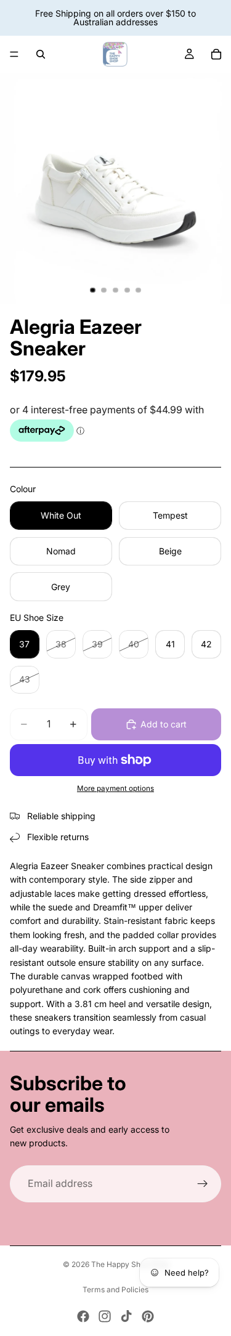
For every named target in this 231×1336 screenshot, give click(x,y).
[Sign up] (203, 1184)
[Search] (40, 54)
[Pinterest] (147, 1316)
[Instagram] (104, 1316)
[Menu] (14, 54)
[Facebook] (83, 1316)
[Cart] (216, 54)
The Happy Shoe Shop (130, 1264)
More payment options (115, 788)
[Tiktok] (126, 1316)
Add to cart (163, 724)
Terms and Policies (115, 1289)
